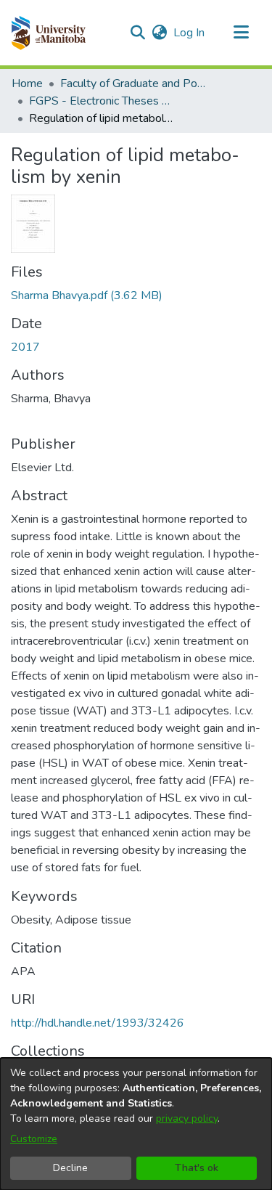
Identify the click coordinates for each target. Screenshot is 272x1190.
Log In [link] (189, 33)
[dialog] (136, 1124)
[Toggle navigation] (241, 32)
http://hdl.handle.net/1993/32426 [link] (97, 1023)
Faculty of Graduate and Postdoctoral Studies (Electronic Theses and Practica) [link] (132, 83)
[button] (48, 33)
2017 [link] (25, 347)
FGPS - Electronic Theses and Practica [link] (101, 101)
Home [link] (27, 83)
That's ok (196, 1168)
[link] (86, 295)
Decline (70, 1168)
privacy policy (187, 1118)
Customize (33, 1139)
